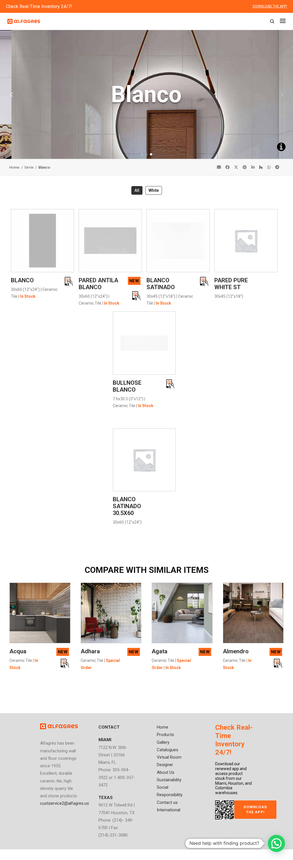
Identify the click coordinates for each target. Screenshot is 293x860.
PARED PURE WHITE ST (231, 284)
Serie (29, 167)
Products (165, 734)
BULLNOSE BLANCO (127, 386)
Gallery (163, 742)
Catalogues (167, 749)
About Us (165, 772)
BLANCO (22, 280)
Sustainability (169, 779)
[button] (142, 154)
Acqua (17, 651)
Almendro (236, 651)
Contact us (167, 802)
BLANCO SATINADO (160, 284)
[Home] (59, 726)
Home (14, 167)
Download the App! (256, 809)
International (168, 809)
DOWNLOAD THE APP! (270, 6)
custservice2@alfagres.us (64, 803)
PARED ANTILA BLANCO (98, 284)
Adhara (90, 651)
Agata (159, 651)
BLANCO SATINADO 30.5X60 (127, 506)
